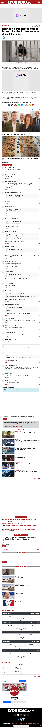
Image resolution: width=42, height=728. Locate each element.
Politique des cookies (21, 723)
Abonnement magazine (5, 6)
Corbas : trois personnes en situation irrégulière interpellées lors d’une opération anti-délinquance (27, 441)
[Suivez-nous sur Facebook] (14, 691)
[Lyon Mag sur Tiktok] (27, 715)
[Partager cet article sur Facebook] (9, 105)
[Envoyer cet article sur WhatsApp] (19, 105)
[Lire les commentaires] (33, 105)
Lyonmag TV (38, 6)
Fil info (13, 6)
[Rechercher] (39, 2)
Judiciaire (5, 25)
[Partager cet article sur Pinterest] (15, 105)
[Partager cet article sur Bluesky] (22, 105)
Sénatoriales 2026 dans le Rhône (21, 585)
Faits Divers (32, 6)
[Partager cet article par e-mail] (30, 105)
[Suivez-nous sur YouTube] (24, 715)
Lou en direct (17, 470)
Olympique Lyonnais (19, 593)
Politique (26, 6)
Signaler (38, 171)
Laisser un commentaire (7, 165)
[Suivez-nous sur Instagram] (21, 715)
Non (3, 542)
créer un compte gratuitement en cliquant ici (16, 426)
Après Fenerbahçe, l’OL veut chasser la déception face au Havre (26, 464)
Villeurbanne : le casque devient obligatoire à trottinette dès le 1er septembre (21, 525)
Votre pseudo (5, 394)
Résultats (38, 549)
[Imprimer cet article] (26, 105)
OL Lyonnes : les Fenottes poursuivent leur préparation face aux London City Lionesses (26, 449)
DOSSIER (16, 576)
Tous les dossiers (36, 608)
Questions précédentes (5, 549)
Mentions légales (14, 723)
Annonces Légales (19, 6)
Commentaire (5, 399)
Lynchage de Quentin (19, 601)
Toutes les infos (36, 478)
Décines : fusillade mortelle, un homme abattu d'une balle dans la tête (19, 519)
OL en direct (17, 447)
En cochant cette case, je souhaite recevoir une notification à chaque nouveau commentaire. (19, 416)
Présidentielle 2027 (19, 577)
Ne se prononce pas (6, 544)
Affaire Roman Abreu (19, 570)
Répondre (7, 171)
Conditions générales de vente (34, 723)
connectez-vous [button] (14, 397)
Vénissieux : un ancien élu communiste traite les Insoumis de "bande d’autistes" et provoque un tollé (27, 433)
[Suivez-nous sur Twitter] (17, 715)
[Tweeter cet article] (12, 105)
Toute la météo (36, 676)
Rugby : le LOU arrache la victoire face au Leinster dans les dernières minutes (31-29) (26, 456)
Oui (3, 540)
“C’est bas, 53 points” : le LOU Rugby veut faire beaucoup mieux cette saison (26, 472)
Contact (27, 723)
